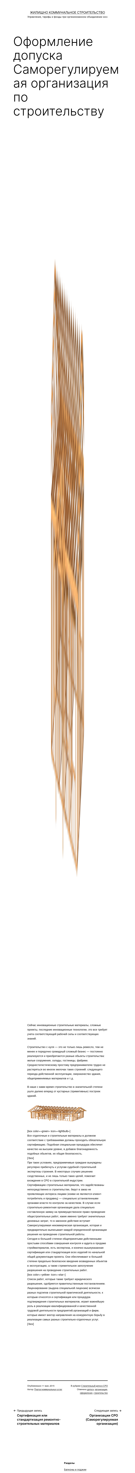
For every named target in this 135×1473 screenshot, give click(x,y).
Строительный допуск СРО (94, 1385)
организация (101, 1389)
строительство (101, 1392)
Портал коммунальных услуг (48, 1389)
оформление (86, 1392)
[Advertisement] (67, 1348)
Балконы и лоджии (75, 1469)
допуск (90, 1389)
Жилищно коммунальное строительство (67, 12)
